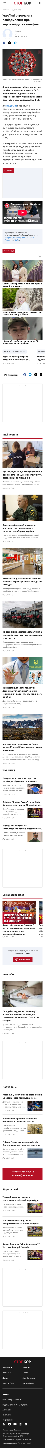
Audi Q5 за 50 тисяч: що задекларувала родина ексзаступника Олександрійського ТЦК (22, 828)
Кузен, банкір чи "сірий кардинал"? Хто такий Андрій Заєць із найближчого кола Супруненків (21, 1247)
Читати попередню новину (14, 351)
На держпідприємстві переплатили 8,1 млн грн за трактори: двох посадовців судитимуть (22, 635)
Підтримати (24, 959)
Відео (24, 1367)
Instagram (9, 240)
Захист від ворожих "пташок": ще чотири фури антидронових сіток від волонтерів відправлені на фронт (18, 930)
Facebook (16, 237)
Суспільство (16, 10)
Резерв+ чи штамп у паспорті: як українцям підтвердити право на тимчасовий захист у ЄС (19, 781)
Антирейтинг (28, 1383)
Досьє (5, 1378)
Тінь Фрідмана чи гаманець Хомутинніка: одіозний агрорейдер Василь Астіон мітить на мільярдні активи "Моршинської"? (20, 1202)
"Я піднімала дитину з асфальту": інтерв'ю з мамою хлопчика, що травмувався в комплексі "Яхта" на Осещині (20, 1016)
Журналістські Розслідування (15, 1405)
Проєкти (6, 1367)
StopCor (18, 31)
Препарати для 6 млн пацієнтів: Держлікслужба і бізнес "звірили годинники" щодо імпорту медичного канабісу (22, 692)
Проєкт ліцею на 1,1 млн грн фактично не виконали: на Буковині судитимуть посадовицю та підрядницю (22, 474)
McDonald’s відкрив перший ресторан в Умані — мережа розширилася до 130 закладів (22, 581)
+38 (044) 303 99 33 (22, 1175)
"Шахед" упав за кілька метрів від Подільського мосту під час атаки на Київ (21, 1145)
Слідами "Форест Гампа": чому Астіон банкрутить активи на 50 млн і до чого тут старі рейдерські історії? (22, 805)
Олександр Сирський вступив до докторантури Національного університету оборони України (19, 528)
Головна (6, 10)
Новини (5, 1372)
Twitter (31, 237)
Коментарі (13, 375)
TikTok (16, 240)
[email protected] (25, 1443)
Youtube (24, 237)
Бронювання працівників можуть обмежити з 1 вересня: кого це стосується (19, 1121)
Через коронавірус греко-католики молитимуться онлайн (15, 359)
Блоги (25, 1372)
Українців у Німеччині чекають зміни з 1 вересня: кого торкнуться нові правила (22, 1097)
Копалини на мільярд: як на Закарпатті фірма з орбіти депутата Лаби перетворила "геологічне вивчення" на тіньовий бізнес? (20, 1225)
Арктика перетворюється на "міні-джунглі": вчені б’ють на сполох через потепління (22, 747)
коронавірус (9, 251)
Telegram (8, 237)
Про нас (5, 1395)
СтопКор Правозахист (11, 1400)
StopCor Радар (8, 1383)
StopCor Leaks (11, 1189)
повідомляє (11, 105)
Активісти (6, 1410)
